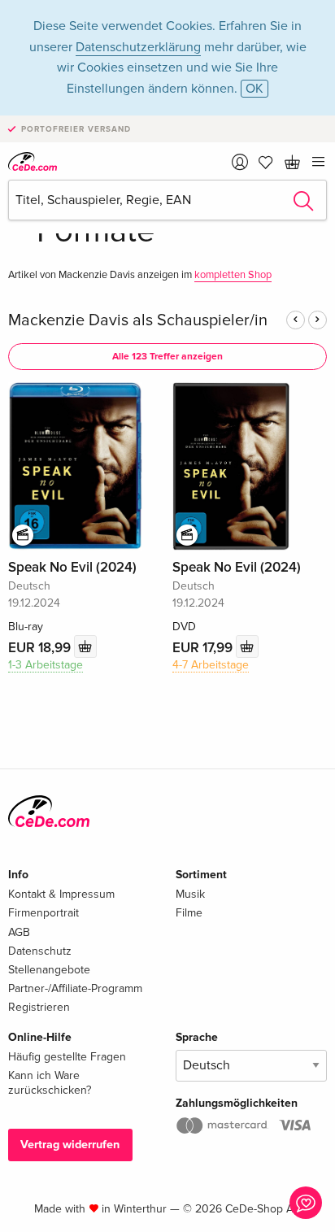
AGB (19, 932)
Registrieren (39, 1007)
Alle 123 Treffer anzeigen (167, 356)
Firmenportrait (43, 913)
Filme (189, 913)
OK (254, 89)
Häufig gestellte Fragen (67, 1057)
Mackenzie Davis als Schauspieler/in (138, 320)
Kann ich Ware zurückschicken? (49, 1083)
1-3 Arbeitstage (45, 665)
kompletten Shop (233, 274)
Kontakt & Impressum (61, 894)
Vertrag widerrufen (70, 1144)
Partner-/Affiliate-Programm (75, 988)
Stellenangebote (49, 970)
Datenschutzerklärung (138, 47)
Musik (190, 894)
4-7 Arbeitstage (210, 665)
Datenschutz (40, 951)
